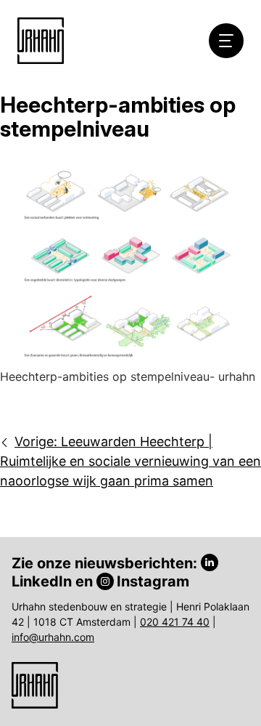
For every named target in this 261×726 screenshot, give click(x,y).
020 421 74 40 (175, 622)
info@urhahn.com (53, 637)
